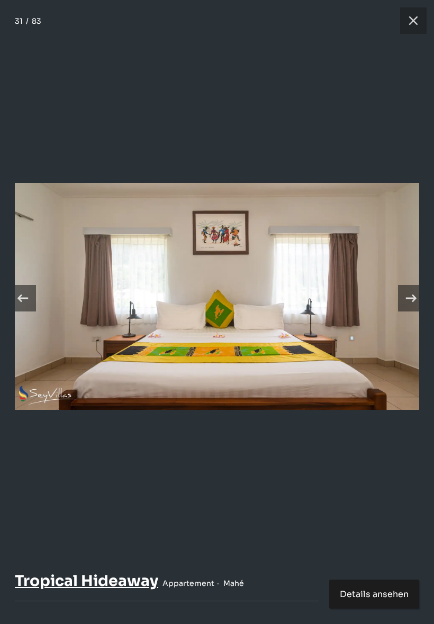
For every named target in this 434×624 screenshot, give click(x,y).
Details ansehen (374, 594)
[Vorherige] (22, 298)
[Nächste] (411, 298)
